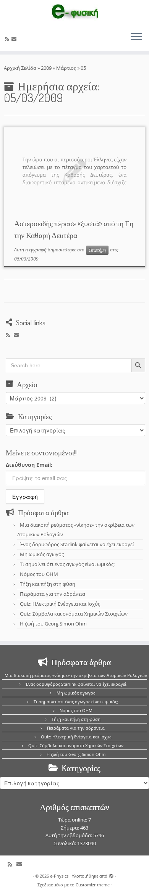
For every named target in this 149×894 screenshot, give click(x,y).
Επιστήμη (97, 250)
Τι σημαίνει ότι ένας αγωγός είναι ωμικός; (67, 564)
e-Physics (59, 876)
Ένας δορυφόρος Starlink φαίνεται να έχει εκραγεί (77, 544)
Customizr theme (93, 885)
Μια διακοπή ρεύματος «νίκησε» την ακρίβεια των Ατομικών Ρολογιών (76, 675)
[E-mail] (15, 38)
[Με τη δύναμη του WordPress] (111, 874)
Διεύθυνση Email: (29, 464)
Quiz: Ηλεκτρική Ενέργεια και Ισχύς (60, 603)
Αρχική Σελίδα (20, 67)
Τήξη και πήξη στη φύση (47, 583)
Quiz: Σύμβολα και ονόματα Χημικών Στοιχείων (74, 613)
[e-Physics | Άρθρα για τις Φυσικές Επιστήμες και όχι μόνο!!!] (74, 12)
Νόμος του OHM (39, 574)
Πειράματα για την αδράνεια (52, 593)
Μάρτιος (66, 67)
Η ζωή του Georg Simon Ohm (53, 623)
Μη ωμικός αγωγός (42, 554)
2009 (46, 67)
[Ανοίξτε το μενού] (136, 37)
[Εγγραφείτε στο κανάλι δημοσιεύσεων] (8, 38)
